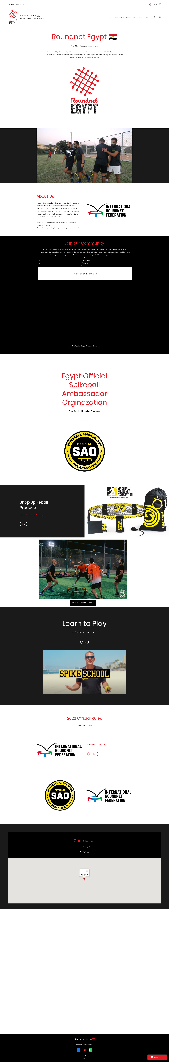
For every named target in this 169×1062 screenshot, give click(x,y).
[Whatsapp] (160, 17)
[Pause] (39, 180)
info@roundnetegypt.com (16, 4)
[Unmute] (42, 180)
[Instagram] (157, 17)
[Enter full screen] (130, 180)
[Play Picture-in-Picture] (126, 180)
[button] (160, 4)
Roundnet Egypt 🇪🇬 (30, 15)
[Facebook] (154, 17)
